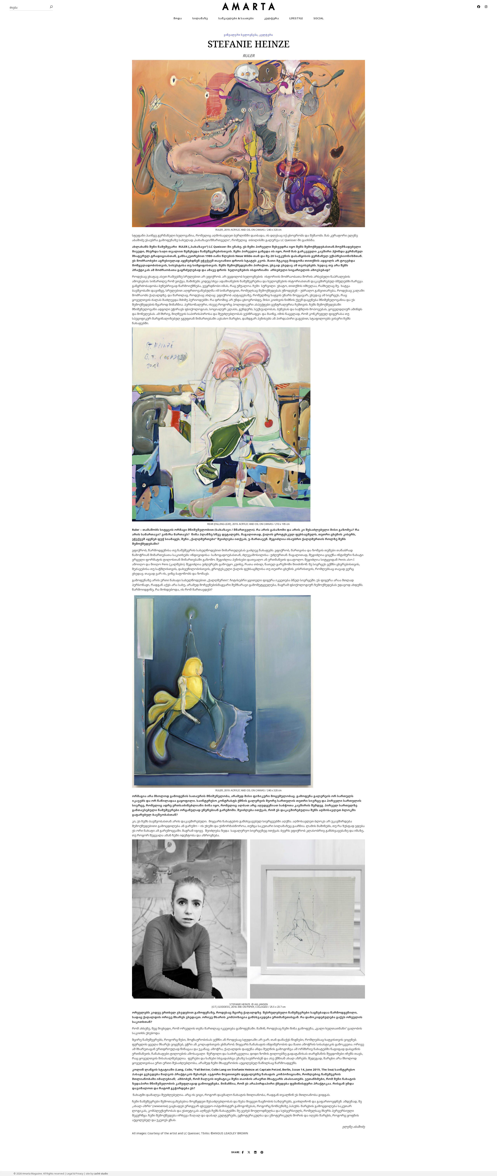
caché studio (101, 1173)
